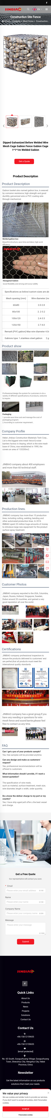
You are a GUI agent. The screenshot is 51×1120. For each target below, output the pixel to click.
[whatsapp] (47, 555)
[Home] (13, 9)
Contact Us (26, 1019)
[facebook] (46, 3)
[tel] (47, 549)
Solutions (25, 1015)
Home (7, 21)
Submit (25, 941)
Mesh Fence (28, 21)
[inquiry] (47, 568)
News (25, 1006)
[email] (47, 562)
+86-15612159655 (25, 1036)
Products (16, 21)
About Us (25, 998)
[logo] (25, 971)
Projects (25, 1011)
